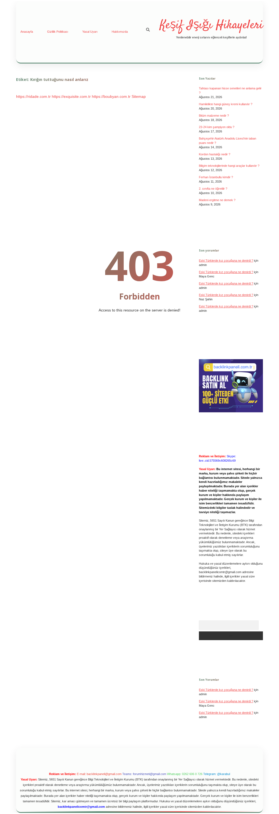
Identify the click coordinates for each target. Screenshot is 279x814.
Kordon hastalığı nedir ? (214, 154)
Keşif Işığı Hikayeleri (211, 25)
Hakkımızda (120, 31)
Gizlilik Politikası (57, 31)
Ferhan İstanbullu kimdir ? (216, 177)
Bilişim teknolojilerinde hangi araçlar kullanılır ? (229, 165)
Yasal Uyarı (90, 31)
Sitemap (139, 96)
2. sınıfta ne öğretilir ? (213, 188)
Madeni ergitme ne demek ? (217, 200)
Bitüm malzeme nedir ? (214, 115)
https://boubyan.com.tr (111, 96)
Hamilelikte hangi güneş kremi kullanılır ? (225, 104)
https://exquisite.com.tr (71, 96)
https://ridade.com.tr (33, 96)
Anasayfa (26, 31)
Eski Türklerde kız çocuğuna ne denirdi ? (226, 689)
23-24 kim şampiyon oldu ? (216, 127)
